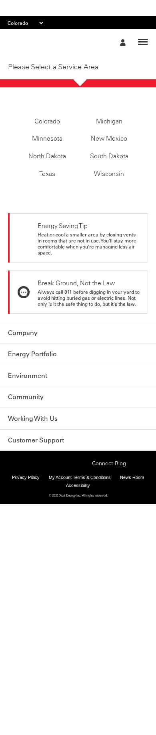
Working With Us (33, 434)
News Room (132, 491)
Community (26, 412)
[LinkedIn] (71, 476)
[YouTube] (84, 476)
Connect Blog (109, 477)
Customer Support (36, 455)
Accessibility (78, 498)
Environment (27, 391)
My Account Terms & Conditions (80, 491)
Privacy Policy (26, 491)
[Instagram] (59, 476)
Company (23, 349)
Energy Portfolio (32, 370)
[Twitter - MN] (46, 476)
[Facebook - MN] (34, 476)
